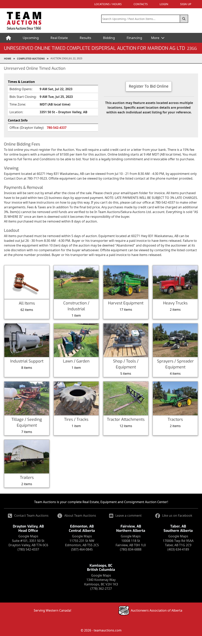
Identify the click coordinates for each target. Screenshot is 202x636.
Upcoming (31, 37)
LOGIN (164, 4)
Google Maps (28, 536)
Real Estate (59, 37)
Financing (134, 37)
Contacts (141, 4)
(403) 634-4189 (178, 549)
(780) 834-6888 (130, 549)
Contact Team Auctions (31, 515)
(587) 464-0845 (82, 549)
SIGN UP (185, 4)
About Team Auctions (80, 515)
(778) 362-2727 (101, 588)
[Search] (184, 19)
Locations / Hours (108, 4)
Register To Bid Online (148, 86)
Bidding (109, 37)
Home (7, 58)
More (155, 37)
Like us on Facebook (177, 515)
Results (85, 37)
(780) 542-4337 (28, 549)
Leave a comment (128, 515)
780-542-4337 (56, 127)
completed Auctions (31, 58)
